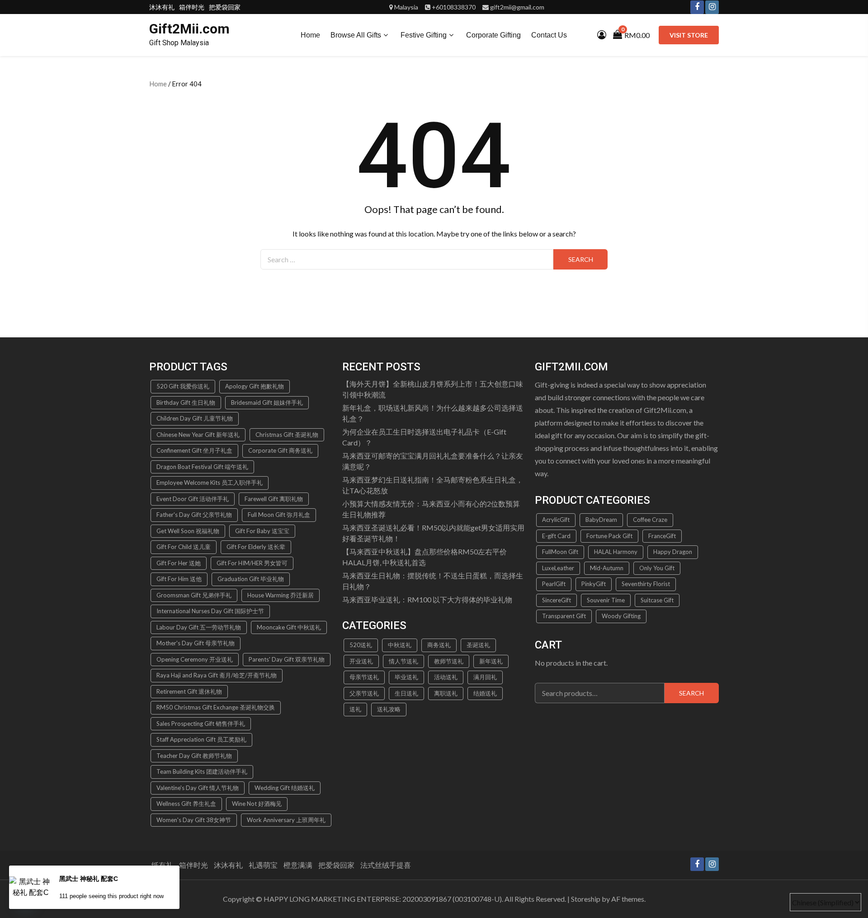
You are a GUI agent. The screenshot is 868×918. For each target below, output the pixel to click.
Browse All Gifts (355, 35)
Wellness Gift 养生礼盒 (186, 803)
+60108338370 (454, 7)
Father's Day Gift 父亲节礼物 (194, 514)
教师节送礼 (448, 661)
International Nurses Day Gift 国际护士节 (210, 611)
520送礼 (360, 644)
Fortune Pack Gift (609, 535)
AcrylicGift (556, 519)
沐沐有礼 (162, 7)
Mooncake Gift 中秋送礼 (289, 627)
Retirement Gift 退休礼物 (189, 691)
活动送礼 (446, 677)
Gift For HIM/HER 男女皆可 (252, 563)
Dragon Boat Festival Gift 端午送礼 (202, 466)
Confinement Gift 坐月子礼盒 (194, 450)
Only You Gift (657, 568)
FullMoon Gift (560, 551)
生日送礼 (406, 693)
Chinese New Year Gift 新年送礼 (198, 434)
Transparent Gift (564, 616)
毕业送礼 (406, 677)
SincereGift (556, 600)
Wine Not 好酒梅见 (257, 803)
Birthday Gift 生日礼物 (185, 402)
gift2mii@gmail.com (517, 7)
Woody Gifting (621, 616)
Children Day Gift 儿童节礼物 (194, 418)
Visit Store (689, 35)
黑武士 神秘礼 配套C (88, 878)
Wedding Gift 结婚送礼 (285, 787)
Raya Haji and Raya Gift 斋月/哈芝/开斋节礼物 (216, 675)
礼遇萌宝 (263, 865)
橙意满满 (297, 865)
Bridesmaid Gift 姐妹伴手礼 (267, 402)
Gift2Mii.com (189, 29)
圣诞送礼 (478, 644)
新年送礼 (491, 661)
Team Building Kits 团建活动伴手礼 (201, 771)
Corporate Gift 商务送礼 (280, 450)
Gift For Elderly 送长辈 (255, 546)
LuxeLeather (558, 568)
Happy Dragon (672, 551)
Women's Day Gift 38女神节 (193, 819)
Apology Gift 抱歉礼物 (254, 386)
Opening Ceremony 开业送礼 (194, 659)
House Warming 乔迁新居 (280, 595)
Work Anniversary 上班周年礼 (286, 819)
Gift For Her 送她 (178, 563)
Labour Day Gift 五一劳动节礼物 (198, 627)
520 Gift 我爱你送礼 (182, 386)
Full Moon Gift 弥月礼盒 (279, 514)
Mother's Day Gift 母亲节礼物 (195, 643)
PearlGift (554, 583)
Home (310, 35)
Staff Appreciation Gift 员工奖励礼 (201, 739)
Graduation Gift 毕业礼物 (250, 578)
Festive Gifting (424, 35)
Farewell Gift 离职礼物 (274, 498)
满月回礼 (485, 677)
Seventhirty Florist (646, 583)
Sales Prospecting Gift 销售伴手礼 (200, 723)
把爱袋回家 (225, 7)
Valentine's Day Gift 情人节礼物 (197, 787)
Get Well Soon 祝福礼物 (187, 531)
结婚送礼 (485, 693)
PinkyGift (593, 583)
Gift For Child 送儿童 (183, 546)
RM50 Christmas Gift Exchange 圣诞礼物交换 (215, 707)
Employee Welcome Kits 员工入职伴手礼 (209, 482)
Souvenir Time (606, 600)
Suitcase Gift (657, 600)
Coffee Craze (650, 519)
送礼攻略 (389, 709)
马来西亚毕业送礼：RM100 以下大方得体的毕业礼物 (427, 599)
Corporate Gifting (493, 35)
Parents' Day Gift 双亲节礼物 (287, 659)
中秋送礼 (399, 644)
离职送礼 (446, 693)
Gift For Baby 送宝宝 (262, 531)
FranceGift (662, 535)
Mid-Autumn (606, 568)
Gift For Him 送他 (179, 578)
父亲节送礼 (364, 693)
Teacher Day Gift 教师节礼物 (194, 755)
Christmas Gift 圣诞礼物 (286, 434)
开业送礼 (361, 661)
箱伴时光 (191, 7)
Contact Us (549, 35)
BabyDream (601, 519)
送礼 (355, 709)
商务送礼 (439, 644)
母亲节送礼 (364, 677)
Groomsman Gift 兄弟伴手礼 (193, 595)
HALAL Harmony (615, 551)
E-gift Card (556, 535)
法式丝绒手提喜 (385, 865)
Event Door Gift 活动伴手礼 (192, 498)
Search (691, 693)
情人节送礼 (403, 661)
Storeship (585, 898)
